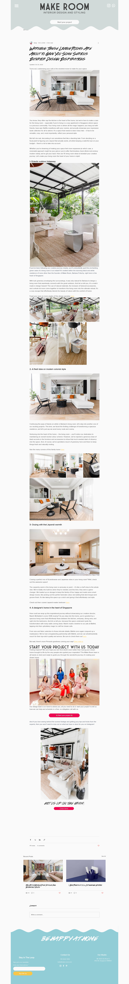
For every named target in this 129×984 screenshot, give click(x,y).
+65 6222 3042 (65, 959)
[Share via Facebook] (30, 840)
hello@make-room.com (65, 962)
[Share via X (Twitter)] (35, 840)
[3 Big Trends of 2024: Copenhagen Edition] (86, 871)
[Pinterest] (66, 966)
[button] (17, 6)
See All (104, 856)
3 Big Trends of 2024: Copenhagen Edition (85, 885)
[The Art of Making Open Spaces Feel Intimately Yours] (43, 871)
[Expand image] (38, 309)
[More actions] (98, 43)
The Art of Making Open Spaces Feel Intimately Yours (41, 886)
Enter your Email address (21, 965)
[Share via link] (44, 840)
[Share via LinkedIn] (40, 840)
